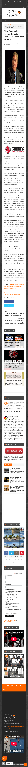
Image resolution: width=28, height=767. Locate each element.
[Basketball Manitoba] (14, 13)
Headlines (10, 24)
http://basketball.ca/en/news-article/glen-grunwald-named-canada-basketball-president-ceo (14, 286)
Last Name (8, 584)
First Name (8, 580)
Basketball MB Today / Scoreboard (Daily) (11, 595)
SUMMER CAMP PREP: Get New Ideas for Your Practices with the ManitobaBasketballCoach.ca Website (17, 488)
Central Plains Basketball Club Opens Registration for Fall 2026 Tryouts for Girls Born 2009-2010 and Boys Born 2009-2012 (13, 382)
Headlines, (7, 44)
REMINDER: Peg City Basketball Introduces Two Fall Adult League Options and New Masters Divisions (13, 344)
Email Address (9, 575)
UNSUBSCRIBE (7, 621)
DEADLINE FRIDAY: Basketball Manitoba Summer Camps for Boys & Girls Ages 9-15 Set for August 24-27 (17, 471)
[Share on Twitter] (9, 305)
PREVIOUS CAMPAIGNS (10, 620)
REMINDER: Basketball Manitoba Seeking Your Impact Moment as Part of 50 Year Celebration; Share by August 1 (17, 480)
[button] (4, 538)
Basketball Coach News (13, 598)
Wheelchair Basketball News (14, 609)
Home (6, 24)
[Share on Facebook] (9, 301)
